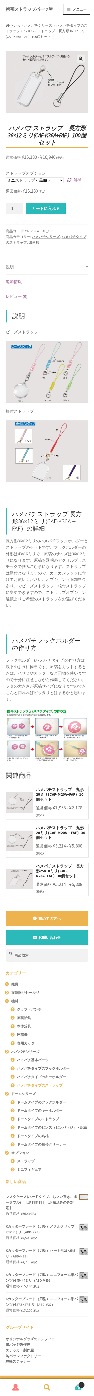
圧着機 (22, 1034)
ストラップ (26, 1161)
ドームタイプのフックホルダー (41, 1102)
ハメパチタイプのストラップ (40, 1085)
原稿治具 (24, 1017)
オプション (20, 1153)
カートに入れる (46, 208)
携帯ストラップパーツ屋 (29, 9)
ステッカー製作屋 (20, 1350)
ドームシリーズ (23, 1093)
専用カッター (27, 1043)
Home (16, 25)
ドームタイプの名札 (33, 1136)
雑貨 (14, 984)
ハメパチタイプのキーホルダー (41, 1077)
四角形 (34, 242)
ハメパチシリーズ (38, 25)
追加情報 (14, 281)
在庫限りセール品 (25, 992)
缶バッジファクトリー (23, 1356)
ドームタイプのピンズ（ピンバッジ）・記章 (52, 1127)
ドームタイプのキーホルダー (40, 1110)
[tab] (47, 267)
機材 (14, 1001)
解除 (78, 179)
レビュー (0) (16, 296)
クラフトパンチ (29, 1009)
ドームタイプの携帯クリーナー (41, 1144)
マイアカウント (15, 1387)
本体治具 (24, 1026)
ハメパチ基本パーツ (33, 1060)
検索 (47, 1387)
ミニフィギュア (29, 1169)
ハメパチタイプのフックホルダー (43, 1068)
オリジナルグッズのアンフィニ (30, 1339)
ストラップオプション (26, 173)
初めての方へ (49, 918)
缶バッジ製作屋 (18, 1344)
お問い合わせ (49, 937)
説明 (10, 266)
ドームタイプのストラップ (38, 1119)
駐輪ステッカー (18, 1361)
